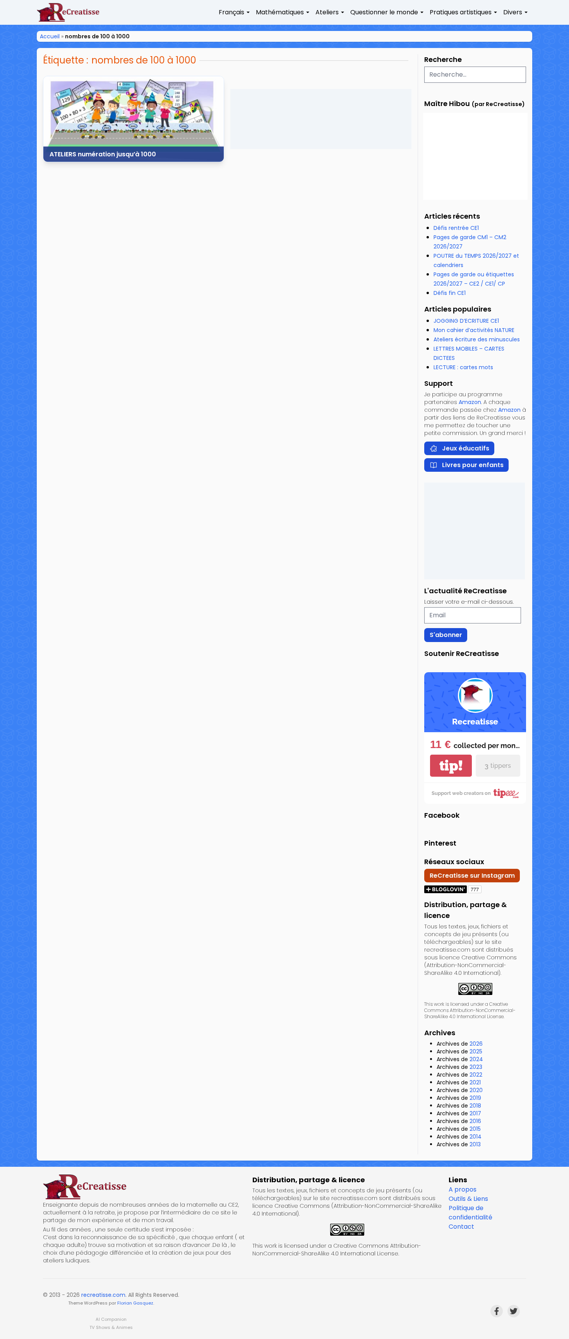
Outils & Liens (468, 1198)
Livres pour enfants (473, 465)
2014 (476, 1136)
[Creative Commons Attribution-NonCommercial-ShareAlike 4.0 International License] (475, 989)
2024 (476, 1059)
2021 (475, 1082)
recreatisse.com (103, 1295)
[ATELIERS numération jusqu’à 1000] (133, 119)
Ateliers (327, 12)
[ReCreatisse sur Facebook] (496, 1311)
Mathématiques (280, 12)
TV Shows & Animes (111, 1327)
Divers (512, 12)
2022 (476, 1075)
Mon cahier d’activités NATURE (474, 330)
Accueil (50, 36)
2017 (475, 1113)
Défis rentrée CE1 (456, 228)
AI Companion (111, 1319)
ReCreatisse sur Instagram (472, 875)
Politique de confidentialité (470, 1213)
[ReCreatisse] (144, 1187)
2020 (476, 1090)
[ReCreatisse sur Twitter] (513, 1311)
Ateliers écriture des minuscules (477, 339)
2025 (476, 1051)
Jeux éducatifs (465, 448)
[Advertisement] (320, 119)
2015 (475, 1129)
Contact (461, 1226)
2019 (475, 1098)
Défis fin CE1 (450, 293)
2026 (476, 1044)
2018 (475, 1106)
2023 (476, 1067)
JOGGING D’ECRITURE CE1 (466, 321)
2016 (475, 1121)
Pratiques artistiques (461, 12)
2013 (475, 1144)
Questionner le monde (384, 12)
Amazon (470, 402)
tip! (451, 765)
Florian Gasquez (135, 1303)
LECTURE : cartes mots (463, 367)
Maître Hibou (447, 103)
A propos (462, 1189)
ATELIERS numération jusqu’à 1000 (103, 154)
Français (231, 12)
